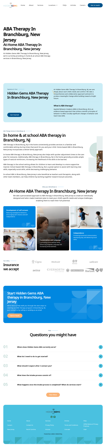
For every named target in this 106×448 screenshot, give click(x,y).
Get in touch (95, 5)
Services (40, 5)
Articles (73, 5)
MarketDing (59, 434)
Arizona (47, 429)
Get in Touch (14, 316)
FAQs (64, 5)
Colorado (67, 429)
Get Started (14, 115)
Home (23, 5)
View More (53, 395)
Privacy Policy (49, 425)
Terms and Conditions (71, 425)
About (31, 5)
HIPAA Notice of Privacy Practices (90, 425)
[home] (10, 5)
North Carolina (31, 429)
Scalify (52, 434)
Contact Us (29, 425)
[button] (53, 5)
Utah (85, 429)
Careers (82, 5)
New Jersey (10, 429)
